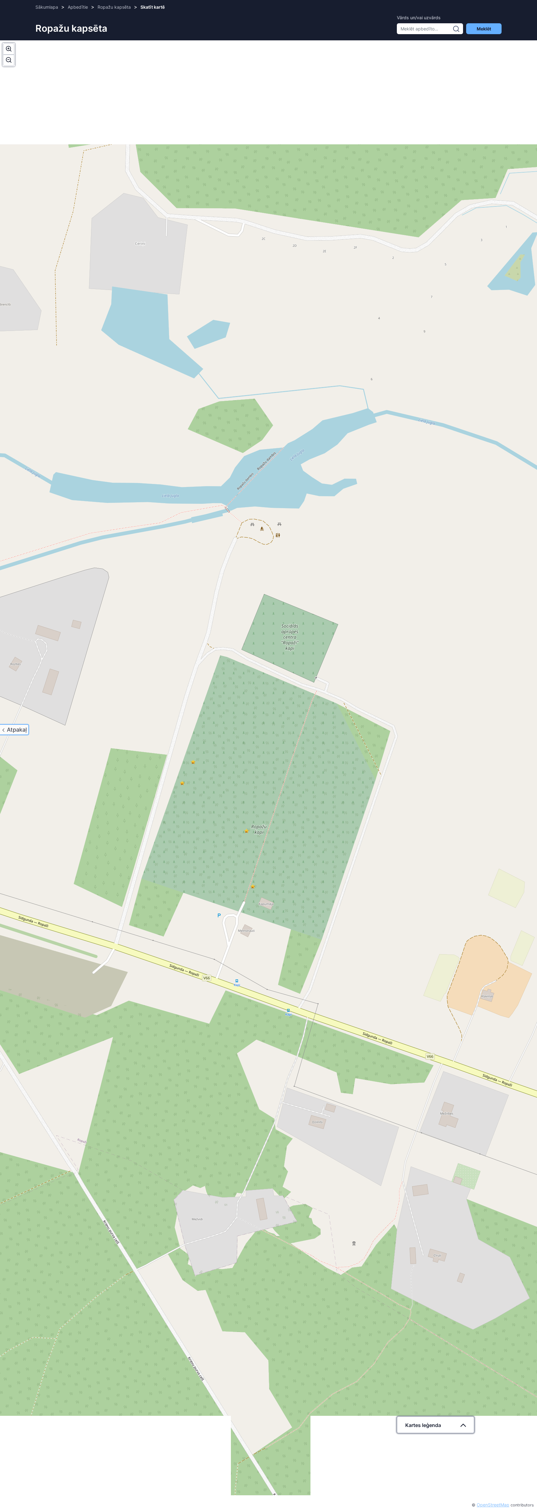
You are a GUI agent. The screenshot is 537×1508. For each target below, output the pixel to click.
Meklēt (484, 28)
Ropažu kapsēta (114, 7)
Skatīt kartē (152, 7)
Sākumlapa (46, 7)
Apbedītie (78, 7)
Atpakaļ (17, 729)
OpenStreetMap (493, 1504)
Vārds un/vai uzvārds (419, 17)
